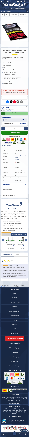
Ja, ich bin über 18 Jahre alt (19, 234)
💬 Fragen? (24, 430)
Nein (6, 234)
